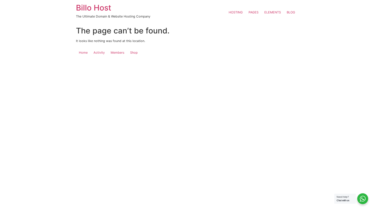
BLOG (291, 12)
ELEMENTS (272, 12)
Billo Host (93, 7)
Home (83, 52)
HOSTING (236, 12)
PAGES (253, 12)
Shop (134, 52)
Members (117, 52)
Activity (99, 52)
